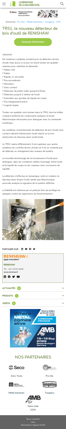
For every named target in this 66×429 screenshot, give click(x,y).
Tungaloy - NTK (53, 21)
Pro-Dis (21, 21)
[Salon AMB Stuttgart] (33, 328)
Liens (33, 422)
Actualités (11, 288)
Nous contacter (33, 419)
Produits (9, 295)
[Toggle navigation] (4, 4)
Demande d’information (33, 41)
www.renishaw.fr (11, 272)
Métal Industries (35, 21)
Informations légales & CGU (33, 425)
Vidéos (8, 303)
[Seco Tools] (33, 13)
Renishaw (9, 264)
